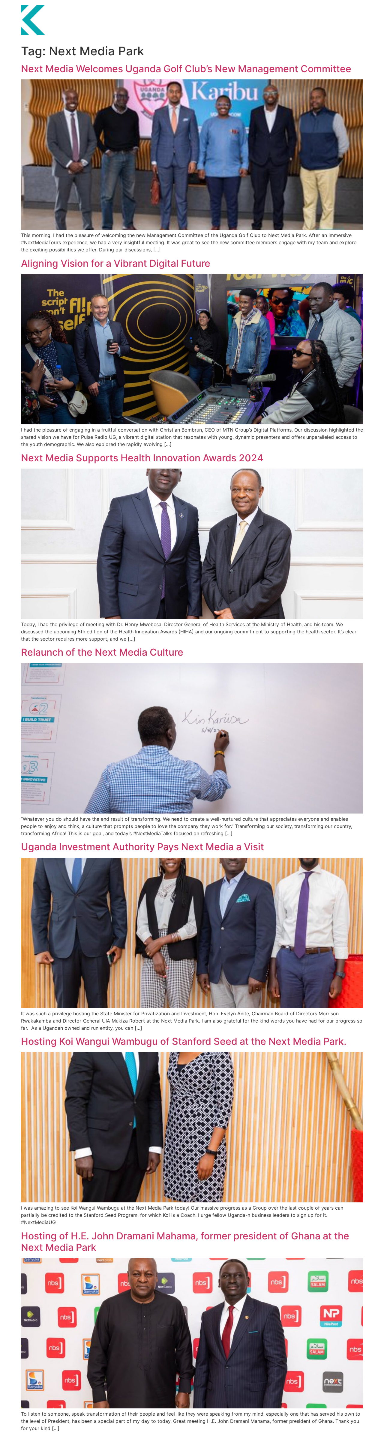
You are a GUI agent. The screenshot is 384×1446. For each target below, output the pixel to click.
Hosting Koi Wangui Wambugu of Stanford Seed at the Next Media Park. (185, 1041)
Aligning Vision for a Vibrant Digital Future (115, 263)
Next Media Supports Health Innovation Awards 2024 (142, 458)
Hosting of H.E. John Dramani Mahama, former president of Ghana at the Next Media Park (185, 1241)
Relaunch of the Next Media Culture (102, 652)
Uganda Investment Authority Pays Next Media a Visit (142, 847)
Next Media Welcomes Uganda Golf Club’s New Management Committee (186, 69)
